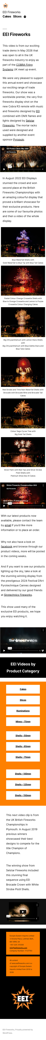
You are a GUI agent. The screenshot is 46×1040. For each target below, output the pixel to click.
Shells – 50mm (23, 735)
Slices (17, 16)
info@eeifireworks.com (18, 948)
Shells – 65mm (23, 746)
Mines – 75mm (23, 721)
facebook (6, 546)
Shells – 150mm (23, 795)
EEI (38, 111)
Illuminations (23, 710)
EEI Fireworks (12, 12)
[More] (24, 16)
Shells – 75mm (23, 757)
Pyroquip (18, 139)
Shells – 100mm (23, 773)
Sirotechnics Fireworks (18, 594)
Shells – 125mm (23, 784)
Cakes (7, 16)
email (8, 525)
